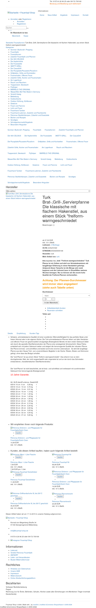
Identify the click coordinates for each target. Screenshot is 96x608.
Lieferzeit (14, 550)
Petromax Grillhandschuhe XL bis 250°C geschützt (29, 503)
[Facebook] (47, 317)
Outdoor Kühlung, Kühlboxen (21, 101)
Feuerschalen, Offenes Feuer (21, 75)
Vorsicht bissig (16, 94)
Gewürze (14, 103)
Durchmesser (47, 292)
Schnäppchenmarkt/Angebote (22, 122)
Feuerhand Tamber (18, 110)
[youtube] (47, 321)
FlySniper (14, 87)
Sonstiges (14, 120)
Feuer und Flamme (18, 106)
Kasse (26, 36)
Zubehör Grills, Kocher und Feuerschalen (26, 78)
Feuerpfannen (16, 54)
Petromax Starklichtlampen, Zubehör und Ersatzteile (30, 115)
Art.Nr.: (45, 248)
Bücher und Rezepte (18, 117)
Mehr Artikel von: (49, 256)
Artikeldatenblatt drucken (56, 308)
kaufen (18, 433)
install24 (35, 605)
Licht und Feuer (16, 108)
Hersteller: (46, 253)
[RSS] (47, 324)
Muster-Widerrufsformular (20, 559)
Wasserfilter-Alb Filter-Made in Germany (25, 92)
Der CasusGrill (16, 68)
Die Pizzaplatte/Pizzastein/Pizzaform (24, 71)
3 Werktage (55, 245)
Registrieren (26, 19)
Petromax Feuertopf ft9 (60, 462)
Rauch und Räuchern (18, 82)
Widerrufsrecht (16, 576)
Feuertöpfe (15, 52)
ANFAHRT (14, 555)
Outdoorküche (16, 99)
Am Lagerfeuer (16, 80)
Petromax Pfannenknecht (61, 501)
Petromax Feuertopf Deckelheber (23, 479)
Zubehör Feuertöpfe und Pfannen (23, 56)
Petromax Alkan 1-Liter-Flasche (22, 462)
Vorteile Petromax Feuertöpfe (21, 552)
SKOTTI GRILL (16, 66)
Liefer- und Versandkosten (20, 557)
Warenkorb (16, 36)
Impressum (15, 573)
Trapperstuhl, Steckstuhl (19, 85)
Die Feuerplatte (16, 63)
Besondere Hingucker (19, 124)
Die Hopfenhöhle (17, 61)
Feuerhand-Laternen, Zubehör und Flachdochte (28, 113)
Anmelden (14, 19)
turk (58, 256)
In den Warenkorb (51, 302)
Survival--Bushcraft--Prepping (21, 49)
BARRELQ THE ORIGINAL (20, 89)
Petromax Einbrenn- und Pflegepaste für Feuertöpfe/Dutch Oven (25, 439)
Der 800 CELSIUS (17, 59)
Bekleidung (15, 96)
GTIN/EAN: (46, 251)
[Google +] (47, 326)
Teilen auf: (46, 314)
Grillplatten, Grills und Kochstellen (23, 73)
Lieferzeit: (46, 245)
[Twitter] (47, 319)
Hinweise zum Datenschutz (21, 569)
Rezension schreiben (55, 310)
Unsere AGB (15, 571)
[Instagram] (47, 328)
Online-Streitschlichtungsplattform (23, 578)
